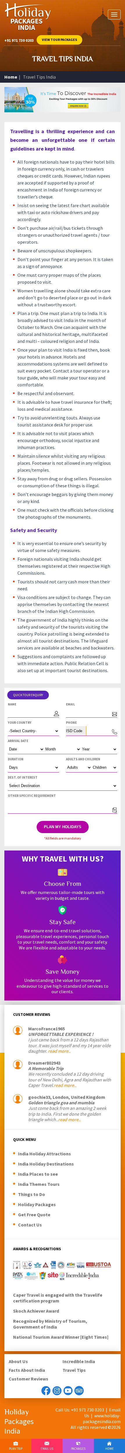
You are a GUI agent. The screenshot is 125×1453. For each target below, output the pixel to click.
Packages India (19, 1422)
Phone (71, 723)
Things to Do (31, 1194)
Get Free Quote (34, 1214)
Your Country (19, 723)
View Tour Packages (59, 39)
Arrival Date (18, 741)
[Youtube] (68, 1390)
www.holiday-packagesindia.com (102, 1418)
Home (10, 77)
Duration (16, 759)
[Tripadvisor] (79, 1390)
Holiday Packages (37, 1204)
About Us (18, 1361)
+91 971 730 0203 (19, 40)
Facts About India (27, 1370)
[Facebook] (46, 1390)
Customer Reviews (28, 1379)
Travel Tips (74, 1370)
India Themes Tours (39, 1184)
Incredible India (79, 1361)
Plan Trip (15, 1449)
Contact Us (30, 1225)
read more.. (59, 1051)
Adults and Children (83, 759)
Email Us (47, 1449)
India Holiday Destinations (46, 1164)
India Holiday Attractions (44, 1154)
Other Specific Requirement (32, 796)
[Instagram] (57, 1390)
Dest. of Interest (23, 777)
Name (12, 704)
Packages (78, 1449)
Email (70, 704)
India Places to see (38, 1174)
